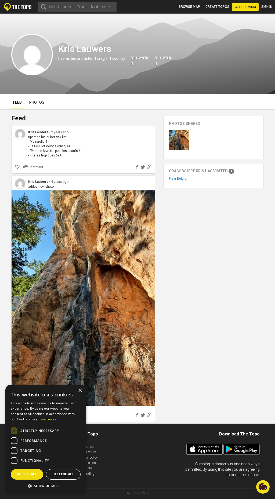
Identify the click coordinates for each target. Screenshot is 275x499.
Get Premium (245, 7)
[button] (46, 485)
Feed (17, 102)
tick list (61, 137)
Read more (48, 419)
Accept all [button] (27, 474)
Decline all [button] (63, 474)
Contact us (86, 447)
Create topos (217, 7)
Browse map (189, 7)
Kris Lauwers (38, 132)
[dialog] (45, 439)
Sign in (266, 7)
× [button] (80, 391)
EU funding (86, 474)
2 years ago (59, 132)
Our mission (87, 463)
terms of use (248, 475)
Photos (36, 102)
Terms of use (87, 452)
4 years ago (59, 182)
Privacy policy (88, 457)
